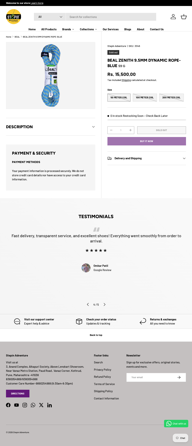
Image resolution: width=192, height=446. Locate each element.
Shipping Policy (103, 391)
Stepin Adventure (116, 45)
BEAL (17, 37)
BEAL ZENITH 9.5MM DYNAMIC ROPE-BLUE (42, 37)
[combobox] (95, 17)
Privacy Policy (102, 369)
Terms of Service (104, 384)
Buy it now (146, 141)
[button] (184, 17)
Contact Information (106, 398)
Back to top (96, 334)
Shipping (126, 80)
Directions (17, 393)
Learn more (37, 2)
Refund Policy (102, 376)
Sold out (161, 130)
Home (8, 37)
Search (98, 362)
